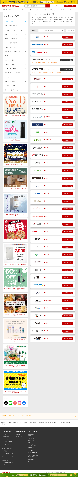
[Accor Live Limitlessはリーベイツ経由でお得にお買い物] (37, 300)
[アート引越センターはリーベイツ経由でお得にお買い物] (37, 52)
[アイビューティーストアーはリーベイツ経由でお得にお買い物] (37, 147)
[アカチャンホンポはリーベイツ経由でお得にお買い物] (37, 216)
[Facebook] (24, 403)
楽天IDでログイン (59, 6)
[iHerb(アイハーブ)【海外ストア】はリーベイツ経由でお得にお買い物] (37, 140)
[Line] (10, 403)
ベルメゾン (30, 450)
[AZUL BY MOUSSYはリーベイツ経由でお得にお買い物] (37, 323)
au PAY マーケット (32, 452)
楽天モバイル (19, 436)
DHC (29, 461)
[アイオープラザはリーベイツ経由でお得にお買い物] (37, 117)
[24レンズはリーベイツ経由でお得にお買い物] (37, 37)
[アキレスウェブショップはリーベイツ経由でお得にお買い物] (37, 231)
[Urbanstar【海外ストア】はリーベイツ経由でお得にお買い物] (37, 69)
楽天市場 (18, 434)
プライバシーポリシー (7, 453)
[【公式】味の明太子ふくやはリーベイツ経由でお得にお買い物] (37, 315)
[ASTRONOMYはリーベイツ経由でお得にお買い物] (37, 331)
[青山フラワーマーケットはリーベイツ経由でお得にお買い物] (37, 209)
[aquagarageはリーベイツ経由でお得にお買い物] (37, 247)
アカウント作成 (70, 6)
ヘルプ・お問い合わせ (7, 448)
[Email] (15, 403)
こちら (72, 422)
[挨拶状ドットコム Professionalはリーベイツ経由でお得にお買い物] (37, 124)
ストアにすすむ (68, 37)
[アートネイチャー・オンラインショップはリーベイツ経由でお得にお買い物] (37, 44)
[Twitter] (6, 403)
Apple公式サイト (32, 445)
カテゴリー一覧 (7, 9)
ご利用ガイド (5, 436)
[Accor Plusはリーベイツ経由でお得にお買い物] (37, 293)
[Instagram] (19, 403)
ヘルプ (73, 10)
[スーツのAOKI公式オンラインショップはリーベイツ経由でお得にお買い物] (37, 193)
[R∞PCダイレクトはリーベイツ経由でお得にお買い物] (37, 102)
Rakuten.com (5, 460)
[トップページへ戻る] (10, 6)
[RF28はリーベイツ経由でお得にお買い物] (37, 86)
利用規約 (4, 451)
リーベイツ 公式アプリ (7, 441)
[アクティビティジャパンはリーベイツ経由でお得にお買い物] (37, 285)
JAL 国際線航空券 (32, 459)
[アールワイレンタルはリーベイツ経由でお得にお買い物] (37, 109)
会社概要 (4, 434)
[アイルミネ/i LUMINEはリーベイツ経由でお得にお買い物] (37, 163)
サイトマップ (5, 439)
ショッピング (34, 10)
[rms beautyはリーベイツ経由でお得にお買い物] (37, 94)
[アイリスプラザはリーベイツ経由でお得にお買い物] (37, 155)
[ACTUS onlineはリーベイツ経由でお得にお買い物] (37, 277)
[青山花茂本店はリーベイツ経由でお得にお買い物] (37, 201)
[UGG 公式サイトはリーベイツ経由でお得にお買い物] (37, 239)
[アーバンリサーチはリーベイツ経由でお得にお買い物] (37, 79)
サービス (54, 10)
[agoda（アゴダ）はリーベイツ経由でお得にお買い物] (37, 308)
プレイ (64, 10)
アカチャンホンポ (32, 447)
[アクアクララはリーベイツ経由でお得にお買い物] (37, 254)
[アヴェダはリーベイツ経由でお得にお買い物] (37, 178)
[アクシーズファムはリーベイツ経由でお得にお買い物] (37, 262)
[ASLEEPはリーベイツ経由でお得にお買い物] (37, 338)
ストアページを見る (66, 60)
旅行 (45, 10)
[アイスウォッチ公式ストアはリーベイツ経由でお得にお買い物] (37, 132)
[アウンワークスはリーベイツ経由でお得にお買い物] (37, 186)
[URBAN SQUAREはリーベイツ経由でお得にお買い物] (37, 60)
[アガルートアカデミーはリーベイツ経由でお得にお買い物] (37, 224)
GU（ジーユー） (32, 438)
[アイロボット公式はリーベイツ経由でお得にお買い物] (37, 170)
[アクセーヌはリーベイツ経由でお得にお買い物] (37, 270)
